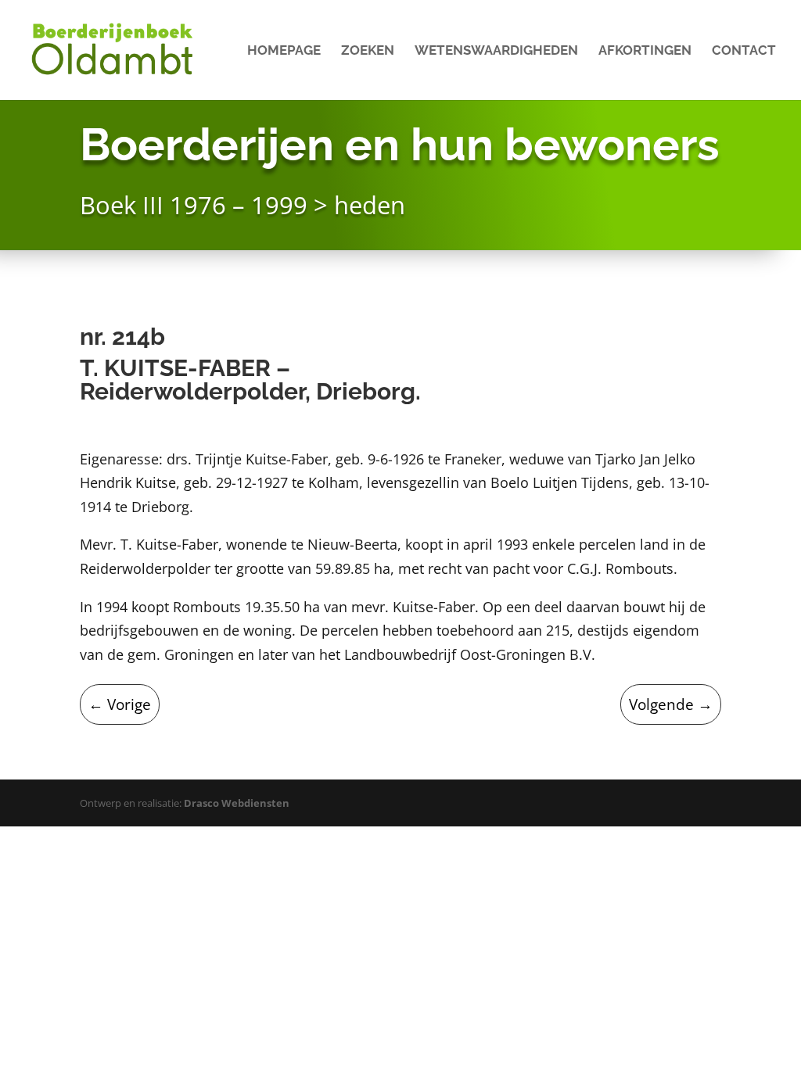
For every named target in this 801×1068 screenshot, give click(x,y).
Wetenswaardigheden (496, 51)
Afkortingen (644, 51)
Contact (744, 51)
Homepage (284, 51)
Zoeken (367, 51)
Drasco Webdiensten (236, 803)
